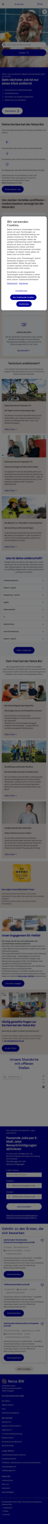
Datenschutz (12, 283)
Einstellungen (21, 291)
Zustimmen (24, 304)
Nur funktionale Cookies (23, 297)
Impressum (23, 283)
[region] (24, 263)
